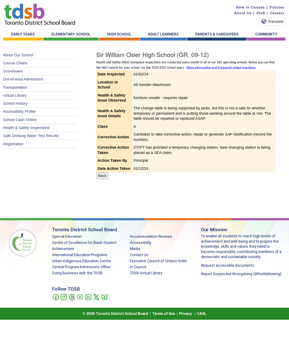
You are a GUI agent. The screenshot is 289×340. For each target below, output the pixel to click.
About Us (242, 13)
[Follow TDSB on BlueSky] (104, 297)
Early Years (23, 34)
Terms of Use (163, 313)
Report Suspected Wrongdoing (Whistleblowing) (241, 274)
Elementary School (71, 34)
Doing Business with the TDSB (77, 273)
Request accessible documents (227, 265)
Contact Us (139, 255)
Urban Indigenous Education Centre (81, 261)
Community (266, 34)
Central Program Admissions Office (81, 267)
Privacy (185, 313)
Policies (277, 7)
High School (119, 34)
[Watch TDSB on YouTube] (79, 297)
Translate (275, 21)
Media (135, 249)
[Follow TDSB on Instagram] (63, 297)
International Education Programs (79, 255)
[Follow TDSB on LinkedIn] (88, 297)
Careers (277, 13)
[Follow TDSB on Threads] (71, 297)
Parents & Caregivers (216, 34)
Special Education (67, 236)
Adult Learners (163, 34)
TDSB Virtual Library (146, 273)
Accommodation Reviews (151, 236)
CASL (201, 313)
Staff (260, 13)
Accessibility (140, 243)
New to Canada (250, 7)
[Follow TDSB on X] (96, 297)
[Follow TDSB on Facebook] (55, 297)
